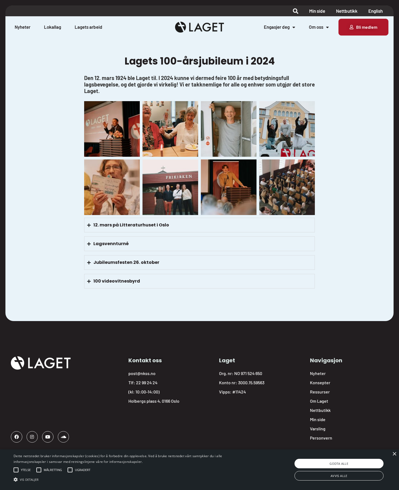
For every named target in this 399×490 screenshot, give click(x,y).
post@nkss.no (142, 373)
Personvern (321, 437)
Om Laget (319, 400)
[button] (26, 470)
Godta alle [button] (339, 464)
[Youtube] (47, 437)
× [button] (394, 454)
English (375, 11)
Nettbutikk (346, 11)
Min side (317, 11)
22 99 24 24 (146, 382)
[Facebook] (16, 437)
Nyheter (22, 27)
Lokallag (52, 27)
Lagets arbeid (88, 27)
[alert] (199, 469)
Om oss (316, 27)
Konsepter (320, 382)
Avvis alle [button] (339, 476)
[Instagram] (32, 437)
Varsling (317, 428)
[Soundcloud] (63, 437)
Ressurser (320, 391)
